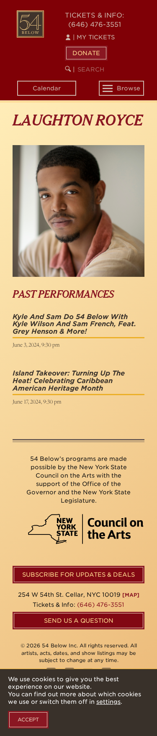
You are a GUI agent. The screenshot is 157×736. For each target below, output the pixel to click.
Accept (28, 719)
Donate (86, 53)
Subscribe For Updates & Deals (78, 574)
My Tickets (94, 37)
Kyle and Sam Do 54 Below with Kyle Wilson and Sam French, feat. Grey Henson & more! (74, 324)
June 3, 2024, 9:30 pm (36, 344)
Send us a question (78, 620)
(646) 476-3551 (94, 24)
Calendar (47, 88)
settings (108, 701)
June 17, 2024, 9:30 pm (37, 401)
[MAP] (130, 595)
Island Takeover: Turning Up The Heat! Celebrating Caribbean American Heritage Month (69, 380)
